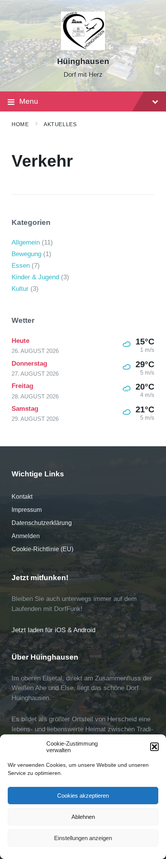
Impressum (27, 509)
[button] (154, 747)
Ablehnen (83, 816)
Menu (28, 101)
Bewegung (26, 254)
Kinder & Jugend (35, 277)
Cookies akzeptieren (83, 795)
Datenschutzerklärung (42, 523)
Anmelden (26, 536)
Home (20, 124)
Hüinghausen (83, 61)
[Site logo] (83, 48)
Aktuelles (60, 124)
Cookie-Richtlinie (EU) (42, 549)
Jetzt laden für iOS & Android (53, 630)
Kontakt (22, 496)
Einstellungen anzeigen (83, 838)
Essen (21, 265)
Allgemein (26, 242)
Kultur (20, 288)
